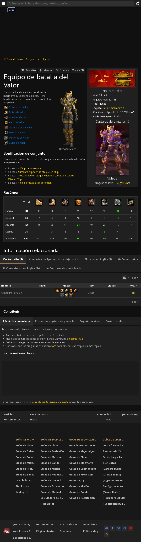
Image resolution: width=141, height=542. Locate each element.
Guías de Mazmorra (52, 457)
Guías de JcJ (76, 480)
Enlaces (64, 70)
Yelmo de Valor (17, 132)
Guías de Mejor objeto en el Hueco (84, 451)
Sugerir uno (123, 182)
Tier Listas (22, 486)
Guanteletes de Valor (20, 127)
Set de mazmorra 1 (113, 108)
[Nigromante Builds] (114, 480)
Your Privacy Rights (23, 531)
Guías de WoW (24, 439)
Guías (33, 419)
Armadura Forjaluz (11, 292)
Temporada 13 (112, 451)
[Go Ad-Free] (130, 414)
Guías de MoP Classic (52, 439)
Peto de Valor (16, 122)
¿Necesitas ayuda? (23, 524)
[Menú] (3, 3)
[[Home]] (6, 533)
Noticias (8, 414)
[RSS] (106, 534)
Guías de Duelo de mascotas (52, 480)
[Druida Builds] (112, 474)
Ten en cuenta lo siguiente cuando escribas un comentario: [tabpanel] (51, 365)
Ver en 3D (78, 70)
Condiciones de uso (23, 537)
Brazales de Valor (18, 117)
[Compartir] (137, 3)
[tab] (13, 259)
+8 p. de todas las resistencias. (35, 182)
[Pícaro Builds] (111, 492)
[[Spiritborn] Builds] (114, 503)
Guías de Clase (24, 445)
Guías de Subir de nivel (25, 457)
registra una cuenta (59, 402)
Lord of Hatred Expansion (114, 445)
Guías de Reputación (52, 474)
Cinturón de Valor (18, 107)
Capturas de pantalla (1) (112, 121)
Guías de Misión (50, 468)
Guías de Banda (25, 474)
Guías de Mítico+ (25, 462)
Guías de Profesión (25, 468)
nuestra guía (76, 338)
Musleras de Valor (19, 137)
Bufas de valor (17, 142)
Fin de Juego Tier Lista (114, 457)
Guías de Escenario (52, 486)
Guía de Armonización (82, 445)
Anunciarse (90, 524)
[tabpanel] (70, 289)
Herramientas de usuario (46, 524)
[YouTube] (130, 528)
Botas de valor (17, 112)
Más (108, 419)
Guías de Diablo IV (114, 439)
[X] (112, 528)
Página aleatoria (46, 531)
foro (53, 346)
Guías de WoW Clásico (84, 439)
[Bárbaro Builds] (112, 468)
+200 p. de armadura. (30, 168)
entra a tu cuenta (40, 402)
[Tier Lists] (47, 503)
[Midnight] (21, 492)
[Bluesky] (118, 528)
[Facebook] (124, 528)
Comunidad (104, 414)
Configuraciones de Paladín (114, 486)
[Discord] (106, 528)
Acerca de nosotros (70, 524)
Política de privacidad (93, 531)
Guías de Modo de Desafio (52, 492)
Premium (65, 531)
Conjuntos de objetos (38, 59)
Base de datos (15, 59)
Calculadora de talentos (25, 480)
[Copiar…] (124, 277)
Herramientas (12, 419)
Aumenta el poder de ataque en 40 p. (38, 172)
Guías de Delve (24, 451)
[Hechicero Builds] (114, 497)
